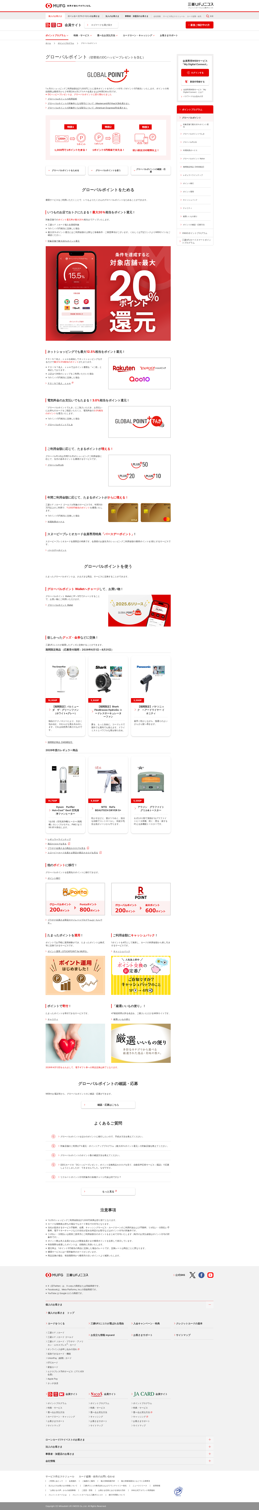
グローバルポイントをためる (65, 170)
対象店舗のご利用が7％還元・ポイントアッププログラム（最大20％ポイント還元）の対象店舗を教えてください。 (114, 1146)
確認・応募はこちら (108, 1104)
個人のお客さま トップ (61, 1312)
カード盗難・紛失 (194, 16)
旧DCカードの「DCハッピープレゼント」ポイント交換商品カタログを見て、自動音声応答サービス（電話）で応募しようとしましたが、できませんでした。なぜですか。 (114, 1166)
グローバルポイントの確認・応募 (151, 170)
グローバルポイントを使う (108, 170)
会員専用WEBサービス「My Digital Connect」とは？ (194, 90)
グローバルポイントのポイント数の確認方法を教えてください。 (90, 1155)
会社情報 (157, 16)
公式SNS (180, 1274)
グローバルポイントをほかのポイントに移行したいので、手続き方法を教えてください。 (102, 1136)
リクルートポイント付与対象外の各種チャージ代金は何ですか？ (90, 1177)
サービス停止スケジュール (174, 16)
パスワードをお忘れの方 (193, 96)
